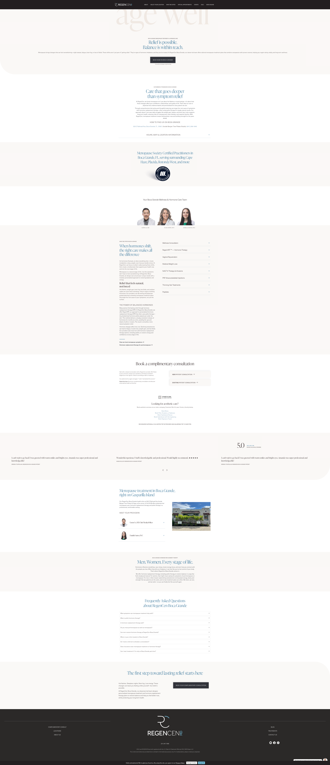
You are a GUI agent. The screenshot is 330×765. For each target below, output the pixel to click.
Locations (57, 731)
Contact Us (272, 735)
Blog (272, 727)
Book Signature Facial (165, 419)
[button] (165, 135)
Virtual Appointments (185, 4)
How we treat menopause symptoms (130, 342)
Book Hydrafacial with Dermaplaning (165, 417)
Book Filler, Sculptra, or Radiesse (165, 413)
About (146, 4)
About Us (57, 735)
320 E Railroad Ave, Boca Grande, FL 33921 (147, 126)
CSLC (202, 4)
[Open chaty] (325, 760)
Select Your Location (157, 4)
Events (196, 4)
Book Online (210, 4)
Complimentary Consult (57, 727)
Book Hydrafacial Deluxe (165, 415)
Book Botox (165, 411)
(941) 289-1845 (192, 126)
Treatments (272, 731)
